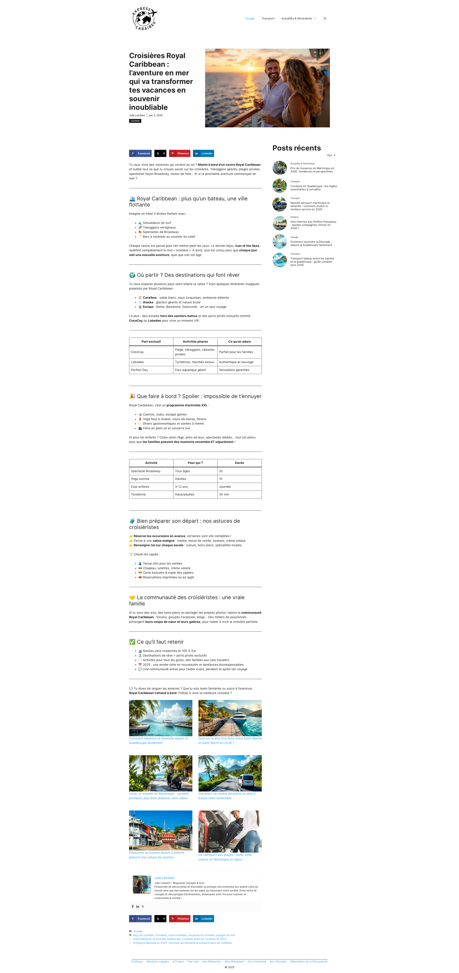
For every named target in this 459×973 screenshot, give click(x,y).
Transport (268, 18)
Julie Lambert (137, 115)
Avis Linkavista (256, 961)
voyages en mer (225, 935)
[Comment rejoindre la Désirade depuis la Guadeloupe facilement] (160, 718)
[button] (325, 18)
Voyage (250, 18)
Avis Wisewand (234, 961)
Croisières (161, 935)
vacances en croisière (201, 935)
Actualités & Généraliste (296, 18)
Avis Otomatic (278, 961)
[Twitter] (142, 907)
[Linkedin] (137, 907)
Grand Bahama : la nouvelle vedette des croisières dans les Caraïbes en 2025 (179, 938)
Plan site (193, 961)
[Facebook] (132, 907)
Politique (137, 961)
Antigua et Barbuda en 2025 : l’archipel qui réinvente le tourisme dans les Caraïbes (182, 942)
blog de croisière (143, 935)
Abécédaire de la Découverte (308, 961)
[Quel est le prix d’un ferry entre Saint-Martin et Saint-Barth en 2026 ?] (230, 718)
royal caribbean (177, 935)
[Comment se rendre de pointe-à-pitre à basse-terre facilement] (230, 773)
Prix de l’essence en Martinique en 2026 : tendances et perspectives (312, 169)
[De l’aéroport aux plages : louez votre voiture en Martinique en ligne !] (230, 831)
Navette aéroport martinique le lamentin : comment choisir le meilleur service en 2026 (310, 206)
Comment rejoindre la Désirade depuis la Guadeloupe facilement (311, 243)
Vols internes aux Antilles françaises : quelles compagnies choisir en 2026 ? (313, 225)
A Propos (178, 961)
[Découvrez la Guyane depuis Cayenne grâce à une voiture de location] (160, 830)
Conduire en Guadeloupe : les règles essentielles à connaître (313, 187)
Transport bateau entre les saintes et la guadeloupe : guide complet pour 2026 (312, 262)
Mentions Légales (157, 961)
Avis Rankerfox (211, 961)
